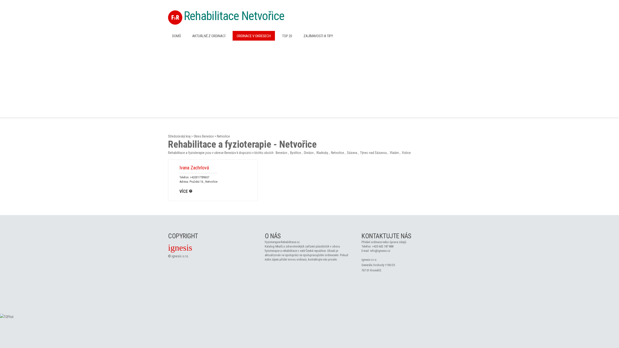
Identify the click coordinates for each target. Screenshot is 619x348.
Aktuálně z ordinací (208, 36)
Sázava (352, 153)
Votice (406, 153)
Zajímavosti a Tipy (318, 36)
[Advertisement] (309, 78)
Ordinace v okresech (254, 36)
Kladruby (322, 153)
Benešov (281, 153)
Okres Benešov (204, 136)
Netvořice (223, 136)
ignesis (180, 247)
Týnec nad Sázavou (373, 153)
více (183, 191)
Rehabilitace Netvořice (234, 16)
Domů (176, 36)
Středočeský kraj (179, 136)
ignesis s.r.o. (180, 256)
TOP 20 (287, 36)
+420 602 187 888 (382, 246)
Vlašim (394, 153)
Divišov (309, 153)
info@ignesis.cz (380, 251)
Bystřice (295, 153)
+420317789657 (199, 177)
